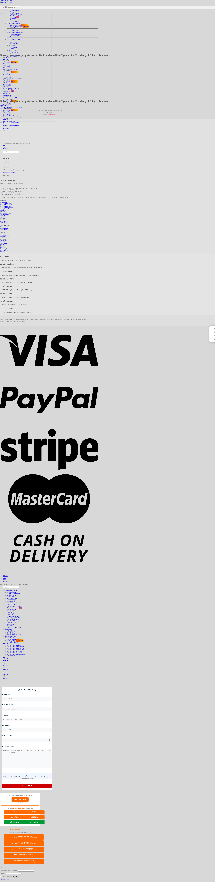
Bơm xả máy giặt (12, 595)
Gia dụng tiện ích (10, 636)
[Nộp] (4, 8)
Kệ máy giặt (10, 596)
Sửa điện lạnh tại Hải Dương (15, 648)
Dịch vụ (5, 578)
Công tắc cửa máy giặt (13, 593)
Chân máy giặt (11, 601)
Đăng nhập (15, 876)
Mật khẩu (3, 873)
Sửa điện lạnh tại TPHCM (14, 652)
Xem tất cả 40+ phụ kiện (14, 603)
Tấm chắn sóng (11, 626)
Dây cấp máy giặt (12, 598)
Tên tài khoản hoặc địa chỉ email (9, 870)
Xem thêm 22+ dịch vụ (13, 655)
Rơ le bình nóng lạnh (13, 616)
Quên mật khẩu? (4, 879)
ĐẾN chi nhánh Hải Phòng (24, 849)
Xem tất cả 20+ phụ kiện (14, 627)
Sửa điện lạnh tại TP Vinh (14, 651)
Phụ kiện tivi (9, 629)
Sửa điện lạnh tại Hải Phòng (15, 646)
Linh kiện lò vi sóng (11, 623)
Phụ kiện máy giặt (14, 10)
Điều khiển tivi (11, 631)
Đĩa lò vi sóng (11, 624)
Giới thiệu (6, 58)
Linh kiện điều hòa (11, 605)
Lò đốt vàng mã (14, 52)
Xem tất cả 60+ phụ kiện (14, 611)
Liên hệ (5, 581)
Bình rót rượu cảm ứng (13, 639)
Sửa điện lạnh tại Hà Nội (14, 645)
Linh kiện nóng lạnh (11, 615)
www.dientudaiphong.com (15, 193)
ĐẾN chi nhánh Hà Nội (23, 837)
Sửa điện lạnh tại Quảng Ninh (16, 649)
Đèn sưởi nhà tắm (12, 642)
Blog (4, 579)
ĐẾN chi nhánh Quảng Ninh (24, 861)
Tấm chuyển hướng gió (14, 606)
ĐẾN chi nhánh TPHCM (24, 843)
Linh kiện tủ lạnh (10, 613)
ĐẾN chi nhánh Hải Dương (24, 855)
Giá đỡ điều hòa (11, 609)
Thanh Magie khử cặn (13, 619)
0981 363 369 (52, 114)
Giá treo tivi (10, 632)
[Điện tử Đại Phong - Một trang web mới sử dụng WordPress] (6, 1)
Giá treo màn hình (12, 637)
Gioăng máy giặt (14, 12)
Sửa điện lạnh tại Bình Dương (16, 654)
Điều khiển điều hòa (13, 608)
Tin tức (5, 658)
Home (5, 575)
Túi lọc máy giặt (11, 600)
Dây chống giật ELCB (13, 618)
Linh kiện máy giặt (11, 590)
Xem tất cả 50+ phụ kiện (14, 621)
